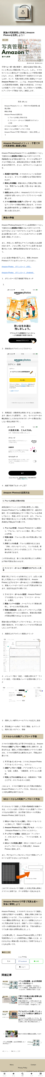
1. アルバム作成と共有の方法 (17, 117)
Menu (12, 1065)
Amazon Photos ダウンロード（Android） (18, 273)
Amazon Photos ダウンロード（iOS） (16, 267)
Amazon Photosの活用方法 (13, 114)
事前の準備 (8, 111)
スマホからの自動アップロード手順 (16, 126)
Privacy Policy (22, 1068)
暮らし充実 (7, 952)
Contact (33, 1065)
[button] (22, 967)
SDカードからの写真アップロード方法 (17, 129)
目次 (19, 102)
